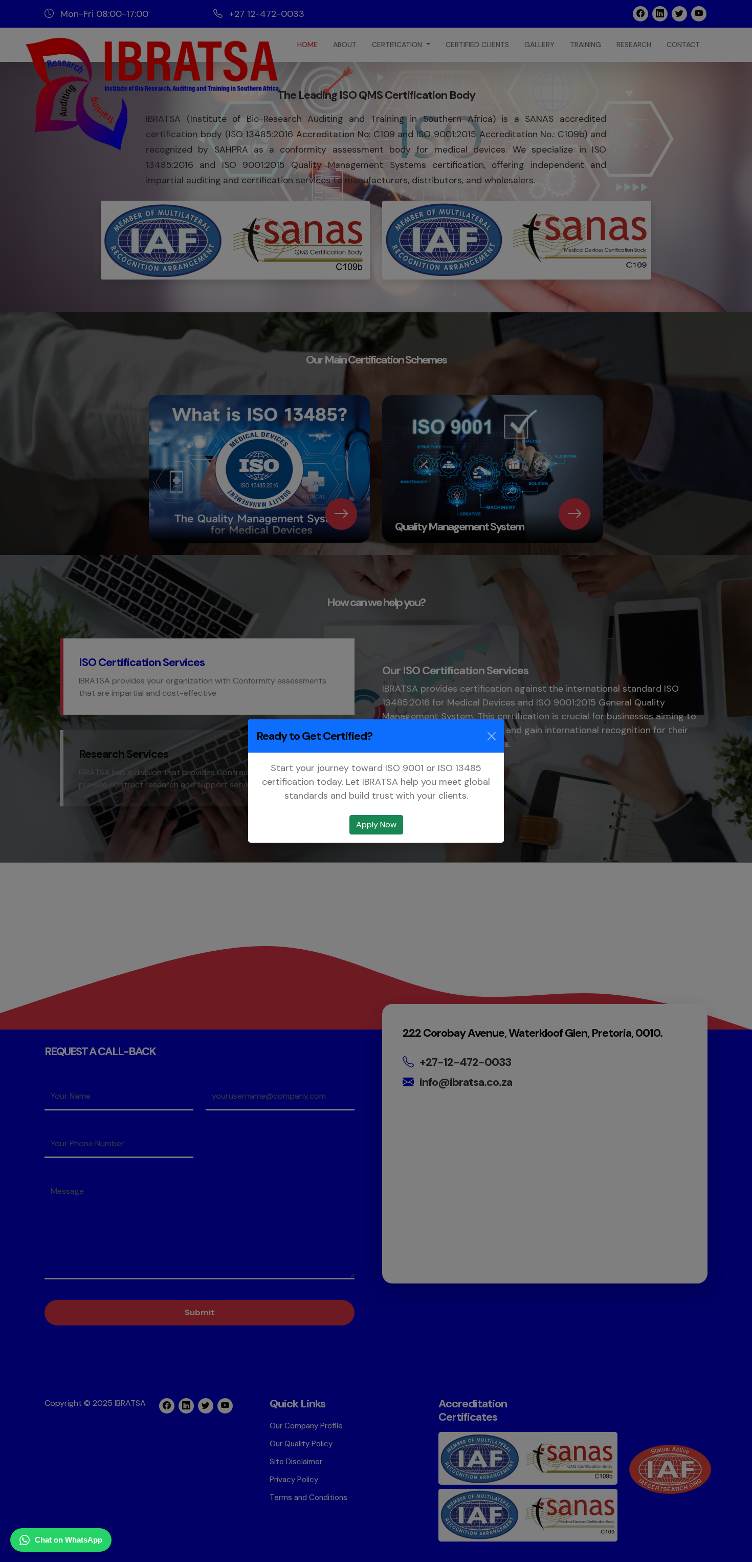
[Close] (491, 736)
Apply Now (376, 824)
